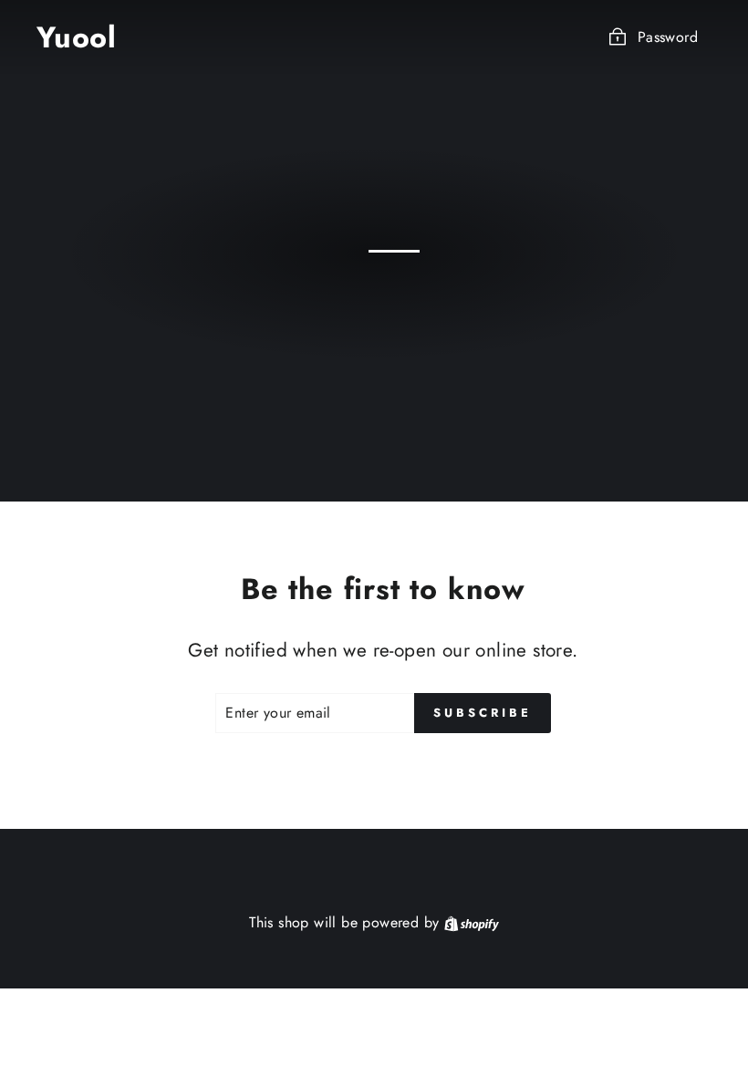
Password (668, 36)
